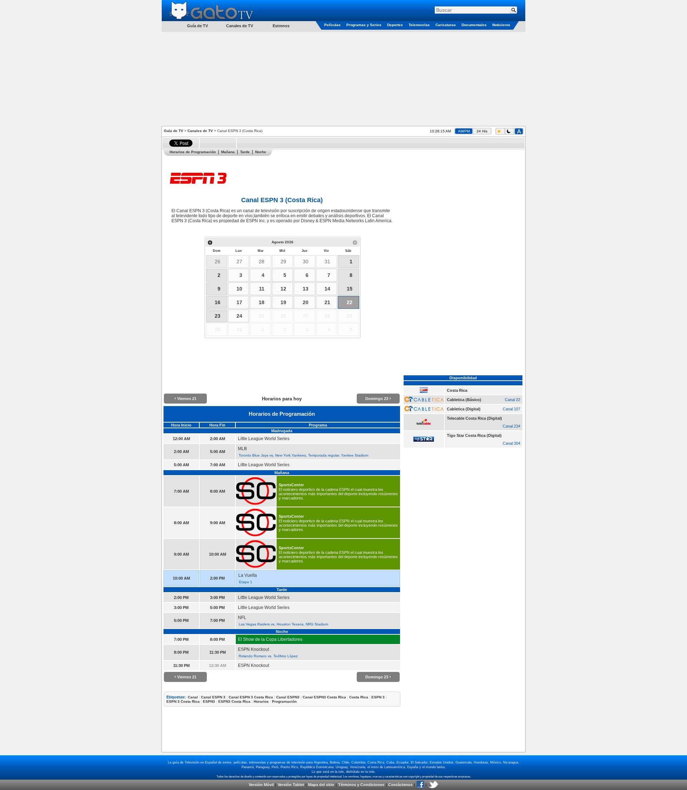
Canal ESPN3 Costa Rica (324, 697)
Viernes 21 (185, 398)
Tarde (245, 152)
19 (283, 302)
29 (283, 261)
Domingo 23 (378, 398)
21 (327, 302)
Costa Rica (358, 697)
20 (305, 302)
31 (327, 261)
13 (305, 289)
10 (239, 289)
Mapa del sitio (321, 784)
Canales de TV (239, 26)
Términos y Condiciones (361, 784)
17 (239, 302)
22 (349, 302)
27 (239, 261)
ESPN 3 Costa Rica (183, 701)
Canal (193, 697)
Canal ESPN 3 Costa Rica (251, 697)
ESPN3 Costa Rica (234, 701)
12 (283, 289)
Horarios (261, 701)
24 (239, 316)
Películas (332, 25)
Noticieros (501, 25)
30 (305, 261)
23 (217, 316)
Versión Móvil (261, 784)
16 (217, 302)
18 (261, 302)
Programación (284, 701)
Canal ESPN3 (287, 697)
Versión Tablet (291, 784)
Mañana (228, 152)
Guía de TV (173, 131)
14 (327, 289)
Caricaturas (445, 25)
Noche (260, 152)
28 (261, 261)
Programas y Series (363, 25)
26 (217, 261)
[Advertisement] (343, 78)
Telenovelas (419, 25)
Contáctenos (400, 784)
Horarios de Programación (193, 152)
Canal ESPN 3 (213, 697)
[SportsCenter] (256, 504)
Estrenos (281, 26)
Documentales (474, 25)
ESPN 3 (378, 697)
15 (349, 289)
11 (261, 289)
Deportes (395, 25)
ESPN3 (209, 701)
